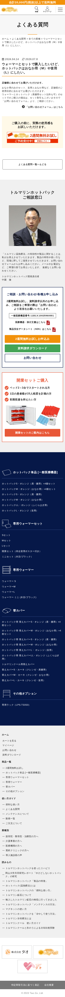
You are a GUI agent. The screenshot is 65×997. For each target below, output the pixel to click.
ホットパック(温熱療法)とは (20, 885)
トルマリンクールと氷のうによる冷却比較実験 (30, 928)
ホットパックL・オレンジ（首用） (20, 510)
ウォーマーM (9, 586)
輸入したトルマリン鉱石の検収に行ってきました (31, 899)
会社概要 (49, 985)
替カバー (19, 610)
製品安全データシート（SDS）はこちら (30, 329)
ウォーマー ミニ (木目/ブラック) (19, 597)
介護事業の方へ (14, 841)
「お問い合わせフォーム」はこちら (44, 107)
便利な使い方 (13, 804)
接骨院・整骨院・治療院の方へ (22, 836)
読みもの (6, 862)
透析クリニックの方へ (17, 850)
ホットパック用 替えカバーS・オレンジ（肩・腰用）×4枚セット (31, 623)
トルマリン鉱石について (18, 895)
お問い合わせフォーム (16, 101)
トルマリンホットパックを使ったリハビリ (28, 868)
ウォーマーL (8, 592)
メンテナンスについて (17, 814)
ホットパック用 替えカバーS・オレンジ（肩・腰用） (30, 639)
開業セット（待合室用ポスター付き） (22, 551)
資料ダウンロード (11, 754)
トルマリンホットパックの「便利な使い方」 (29, 890)
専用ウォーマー (23, 569)
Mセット (6, 540)
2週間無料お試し (14, 768)
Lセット (6, 545)
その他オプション (25, 693)
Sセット (6, 535)
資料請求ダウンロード (32, 348)
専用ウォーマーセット (28, 523)
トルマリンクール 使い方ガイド (23, 923)
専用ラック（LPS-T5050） (16, 705)
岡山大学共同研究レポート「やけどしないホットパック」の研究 (33, 875)
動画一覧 (10, 818)
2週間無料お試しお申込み (32, 338)
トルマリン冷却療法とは (18, 918)
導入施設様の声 (14, 855)
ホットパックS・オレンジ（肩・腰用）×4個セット (28, 483)
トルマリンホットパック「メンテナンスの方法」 (31, 904)
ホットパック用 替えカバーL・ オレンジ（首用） (28, 650)
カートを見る (9, 740)
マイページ (8, 745)
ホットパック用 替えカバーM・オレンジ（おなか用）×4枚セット (31, 632)
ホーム (5, 734)
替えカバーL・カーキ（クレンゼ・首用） (23, 680)
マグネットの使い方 (16, 909)
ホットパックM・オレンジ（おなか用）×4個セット (29, 489)
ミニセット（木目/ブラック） (17, 556)
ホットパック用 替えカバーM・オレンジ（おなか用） (30, 644)
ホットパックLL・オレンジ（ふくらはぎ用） (25, 505)
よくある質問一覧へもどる (32, 164)
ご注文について (14, 823)
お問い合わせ (32, 357)
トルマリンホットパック (10, 9)
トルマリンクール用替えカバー (18, 664)
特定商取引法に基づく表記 (25, 985)
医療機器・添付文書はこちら (30, 322)
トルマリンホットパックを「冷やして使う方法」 (31, 914)
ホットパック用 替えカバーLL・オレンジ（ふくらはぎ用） (30, 657)
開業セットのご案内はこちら (32, 432)
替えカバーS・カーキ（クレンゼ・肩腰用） (25, 669)
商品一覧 (6, 761)
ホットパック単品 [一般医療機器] (35, 472)
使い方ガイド (9, 798)
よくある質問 (13, 809)
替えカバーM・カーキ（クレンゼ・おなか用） (26, 675)
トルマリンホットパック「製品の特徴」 (27, 881)
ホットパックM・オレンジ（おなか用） (23, 499)
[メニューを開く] (60, 10)
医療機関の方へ (14, 845)
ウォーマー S (9, 581)
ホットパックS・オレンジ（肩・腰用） (22, 494)
